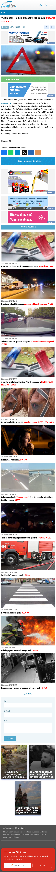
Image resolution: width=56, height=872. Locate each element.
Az (41, 5)
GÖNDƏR (10, 738)
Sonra (42, 865)
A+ (52, 27)
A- (46, 27)
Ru (46, 5)
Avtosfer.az (6, 103)
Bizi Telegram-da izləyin (30, 161)
